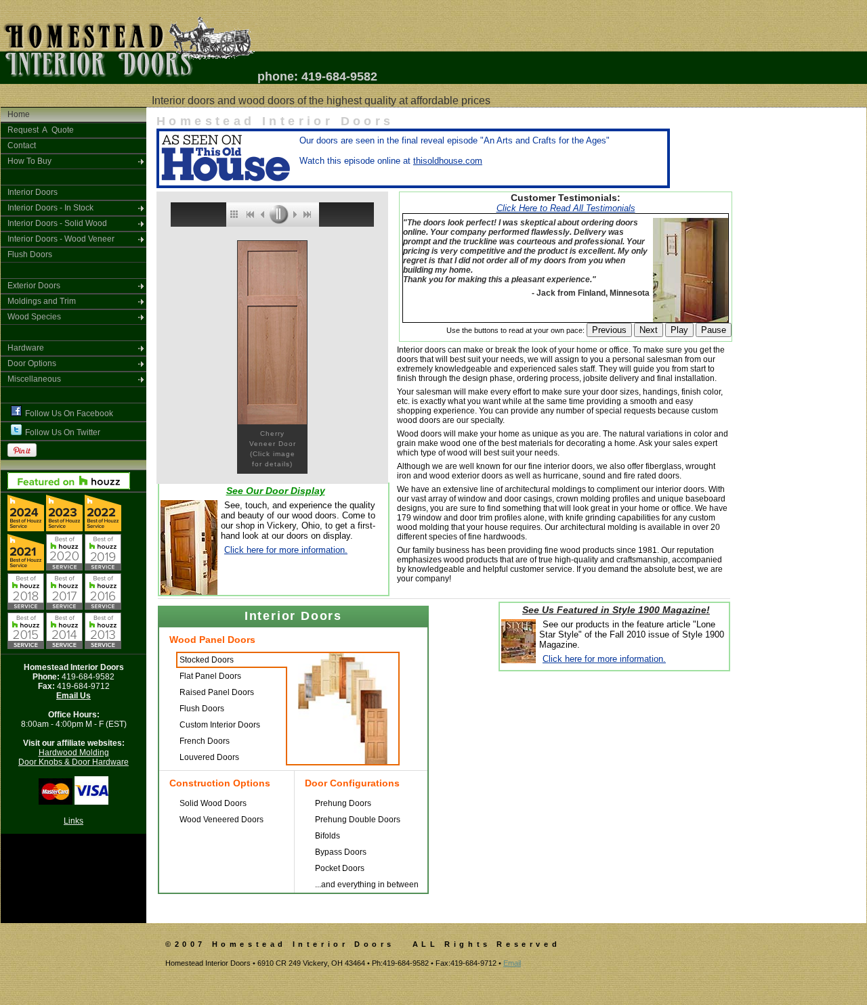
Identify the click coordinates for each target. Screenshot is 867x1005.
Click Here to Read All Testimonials (565, 208)
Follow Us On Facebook (69, 413)
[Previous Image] (263, 214)
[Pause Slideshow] (278, 214)
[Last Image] (309, 214)
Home (18, 114)
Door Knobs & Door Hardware (73, 762)
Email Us (73, 695)
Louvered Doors (209, 757)
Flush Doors (29, 254)
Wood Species (34, 316)
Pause (713, 330)
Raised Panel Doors (216, 692)
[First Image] (249, 214)
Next (648, 330)
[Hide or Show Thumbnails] (234, 214)
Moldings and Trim (41, 301)
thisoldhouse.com (447, 161)
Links (73, 821)
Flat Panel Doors (210, 676)
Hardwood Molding (74, 752)
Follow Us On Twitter (62, 432)
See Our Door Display (275, 490)
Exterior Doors (33, 285)
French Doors (204, 741)
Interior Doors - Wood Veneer (60, 239)
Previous (609, 330)
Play (679, 330)
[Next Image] (294, 214)
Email (512, 963)
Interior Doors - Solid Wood (57, 223)
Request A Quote (40, 130)
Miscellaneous (34, 379)
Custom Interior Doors (219, 725)
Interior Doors (32, 192)
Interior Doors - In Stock (50, 208)
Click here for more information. (285, 550)
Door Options (31, 363)
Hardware (25, 348)
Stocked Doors (206, 660)
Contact (21, 145)
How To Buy (29, 161)
